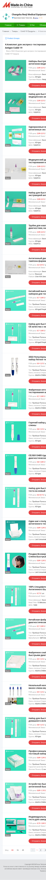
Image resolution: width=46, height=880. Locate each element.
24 (12, 850)
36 (18, 850)
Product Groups (13, 38)
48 (23, 850)
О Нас (32, 25)
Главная (8, 25)
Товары (22, 25)
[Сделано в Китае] (17, 5)
